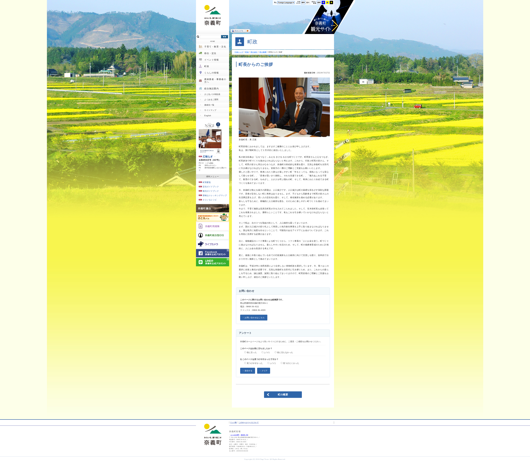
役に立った (251, 352)
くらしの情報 (211, 73)
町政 (206, 66)
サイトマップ (210, 110)
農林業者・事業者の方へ (215, 80)
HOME (212, 41)
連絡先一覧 (209, 105)
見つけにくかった (291, 363)
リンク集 (233, 422)
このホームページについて (249, 422)
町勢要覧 (207, 182)
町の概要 (263, 52)
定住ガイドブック (211, 186)
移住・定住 (210, 53)
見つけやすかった (254, 363)
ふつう (266, 352)
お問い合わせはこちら (255, 317)
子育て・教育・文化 (215, 46)
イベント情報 (211, 60)
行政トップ (239, 52)
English (207, 115)
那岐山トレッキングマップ (215, 195)
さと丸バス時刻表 (212, 94)
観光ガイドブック (211, 191)
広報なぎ (208, 156)
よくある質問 (235, 435)
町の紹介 (254, 52)
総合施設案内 (211, 88)
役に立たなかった (284, 352)
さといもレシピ (210, 200)
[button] (240, 31)
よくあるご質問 (211, 99)
